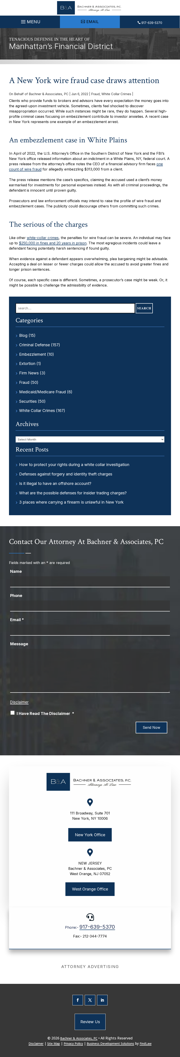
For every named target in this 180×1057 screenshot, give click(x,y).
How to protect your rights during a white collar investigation (74, 464)
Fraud (95, 94)
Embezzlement (32, 354)
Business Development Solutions (110, 1043)
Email (17, 619)
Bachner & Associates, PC (48, 94)
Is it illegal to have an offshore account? (55, 483)
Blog (23, 335)
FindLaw (145, 1043)
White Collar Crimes (116, 94)
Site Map (53, 1043)
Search (144, 308)
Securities (28, 401)
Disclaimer (19, 702)
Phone (16, 595)
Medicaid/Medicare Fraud (42, 392)
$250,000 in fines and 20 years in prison (52, 243)
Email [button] (92, 21)
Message (19, 644)
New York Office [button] (90, 834)
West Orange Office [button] (90, 889)
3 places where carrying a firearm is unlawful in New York (71, 502)
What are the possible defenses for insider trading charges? (73, 493)
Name (16, 571)
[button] (30, 20)
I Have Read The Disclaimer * (45, 713)
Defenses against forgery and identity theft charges (65, 474)
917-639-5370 (151, 23)
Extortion (27, 363)
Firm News (29, 373)
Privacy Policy (73, 1043)
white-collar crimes (43, 238)
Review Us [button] (90, 1021)
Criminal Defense (34, 345)
